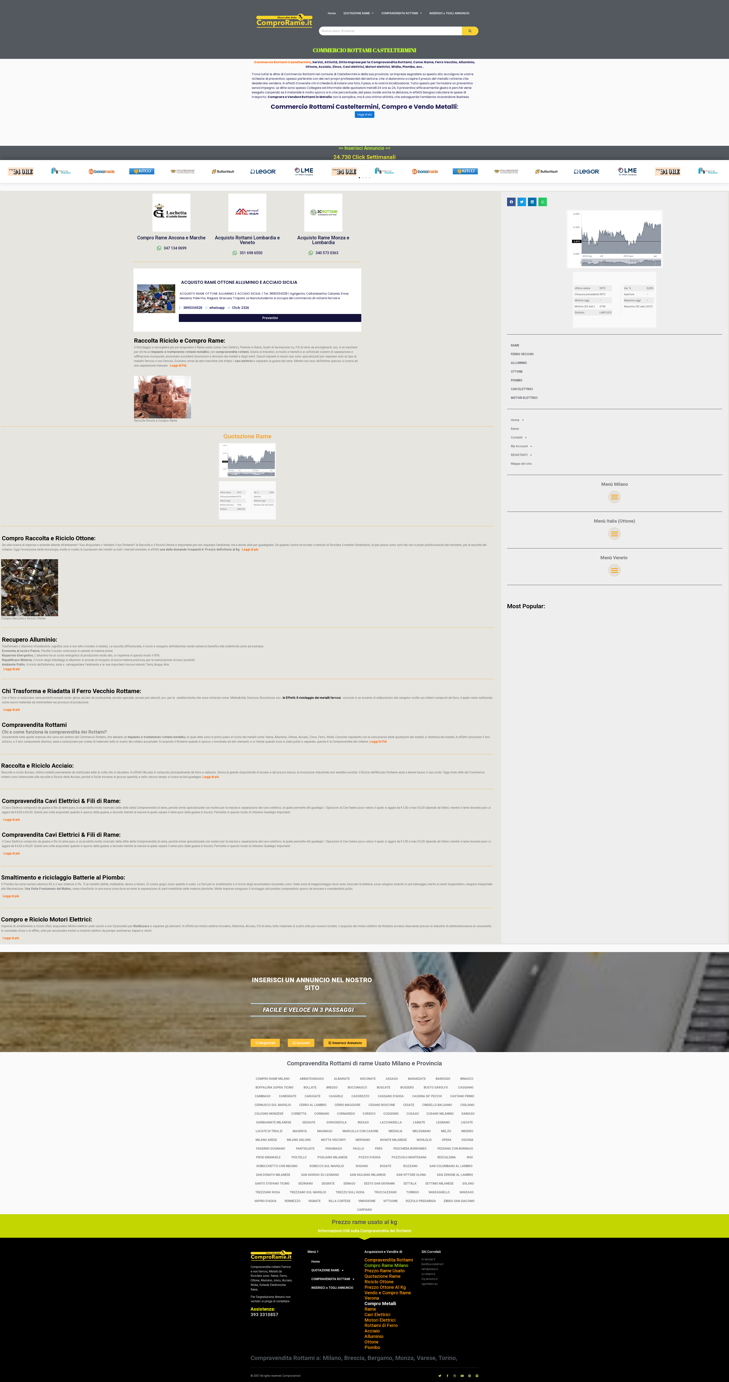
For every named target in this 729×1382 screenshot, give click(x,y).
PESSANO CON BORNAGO (455, 1148)
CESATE (408, 1105)
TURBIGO (412, 1192)
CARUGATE (312, 1096)
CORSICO (369, 1113)
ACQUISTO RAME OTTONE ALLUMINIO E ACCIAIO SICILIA (239, 282)
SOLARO (468, 1183)
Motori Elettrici (379, 1320)
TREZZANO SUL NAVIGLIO (308, 1192)
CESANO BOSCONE (381, 1105)
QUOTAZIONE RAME (356, 13)
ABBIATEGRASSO (312, 1079)
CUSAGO (412, 1113)
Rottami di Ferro (381, 1325)
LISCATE (467, 1122)
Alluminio (373, 1336)
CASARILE (336, 1096)
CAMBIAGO (263, 1096)
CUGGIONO (391, 1113)
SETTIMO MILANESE (439, 1183)
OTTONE (517, 371)
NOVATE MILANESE (393, 1140)
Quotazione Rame (382, 1276)
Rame (515, 429)
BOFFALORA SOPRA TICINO (274, 1087)
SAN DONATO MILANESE (273, 1175)
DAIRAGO (468, 1113)
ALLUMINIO (519, 363)
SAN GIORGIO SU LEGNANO (320, 1175)
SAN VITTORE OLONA (411, 1175)
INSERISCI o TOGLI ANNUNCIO (449, 13)
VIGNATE (314, 1201)
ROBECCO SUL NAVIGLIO (327, 1166)
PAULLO (358, 1148)
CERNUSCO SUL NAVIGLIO (273, 1105)
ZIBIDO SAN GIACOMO (459, 1201)
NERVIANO (363, 1140)
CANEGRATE (287, 1096)
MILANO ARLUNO (299, 1140)
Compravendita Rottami (388, 1260)
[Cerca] (470, 31)
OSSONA (467, 1140)
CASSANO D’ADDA (391, 1096)
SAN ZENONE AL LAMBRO (455, 1175)
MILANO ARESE (266, 1140)
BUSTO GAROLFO (436, 1087)
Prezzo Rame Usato (384, 1270)
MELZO (446, 1131)
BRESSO (332, 1087)
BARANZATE (417, 1079)
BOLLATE (310, 1087)
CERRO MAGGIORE (347, 1105)
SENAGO (349, 1183)
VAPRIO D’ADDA (265, 1201)
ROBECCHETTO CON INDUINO (277, 1166)
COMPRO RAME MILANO (273, 1079)
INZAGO (363, 1122)
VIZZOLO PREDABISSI (421, 1201)
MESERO (467, 1131)
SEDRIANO (305, 1183)
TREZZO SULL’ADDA (350, 1192)
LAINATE (419, 1122)
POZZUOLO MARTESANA (409, 1157)
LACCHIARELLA (391, 1122)
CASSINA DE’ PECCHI (427, 1096)
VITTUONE (390, 1201)
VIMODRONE (367, 1201)
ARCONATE (368, 1079)
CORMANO (321, 1113)
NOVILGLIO (424, 1140)
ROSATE (385, 1166)
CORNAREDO (346, 1113)
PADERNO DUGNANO (270, 1148)
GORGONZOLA (336, 1122)
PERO (379, 1148)
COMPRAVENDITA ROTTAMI (399, 13)
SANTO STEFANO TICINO (272, 1183)
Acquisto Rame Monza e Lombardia (323, 240)
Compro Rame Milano (386, 1265)
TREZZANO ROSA (267, 1192)
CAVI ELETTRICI (522, 389)
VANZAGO (466, 1192)
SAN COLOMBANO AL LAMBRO (451, 1166)
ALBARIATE (342, 1079)
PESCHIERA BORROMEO (410, 1148)
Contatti (516, 437)
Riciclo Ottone (379, 1281)
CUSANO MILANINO (440, 1113)
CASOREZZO (360, 1096)
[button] (359, 177)
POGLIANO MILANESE (332, 1157)
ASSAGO (392, 1079)
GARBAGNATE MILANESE (273, 1122)
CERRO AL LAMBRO (313, 1105)
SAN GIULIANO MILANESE (368, 1175)
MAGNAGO (324, 1131)
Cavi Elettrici (377, 1314)
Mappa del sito (521, 463)
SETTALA (410, 1183)
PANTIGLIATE (305, 1148)
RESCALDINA (446, 1157)
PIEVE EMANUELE (268, 1157)
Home (332, 13)
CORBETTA (299, 1113)
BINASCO (466, 1079)
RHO (470, 1157)
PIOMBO (516, 380)
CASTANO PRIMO (462, 1096)
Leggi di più (364, 114)
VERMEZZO (292, 1201)
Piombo (372, 1347)
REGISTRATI (519, 455)
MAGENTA (300, 1131)
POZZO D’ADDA (370, 1157)
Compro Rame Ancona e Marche (171, 238)
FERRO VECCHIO (522, 354)
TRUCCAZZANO (385, 1192)
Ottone (371, 1342)
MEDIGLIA (395, 1131)
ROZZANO (410, 1166)
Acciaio (372, 1331)
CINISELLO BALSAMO (437, 1105)
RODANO (362, 1166)
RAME (515, 345)
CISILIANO (467, 1105)
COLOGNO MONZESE (268, 1113)
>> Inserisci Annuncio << (364, 148)
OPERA (446, 1140)
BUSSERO (407, 1087)
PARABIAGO (333, 1148)
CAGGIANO (465, 1087)
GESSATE (308, 1122)
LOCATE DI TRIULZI (269, 1131)
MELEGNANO (422, 1131)
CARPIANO (364, 1210)
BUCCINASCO (357, 1087)
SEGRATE (328, 1183)
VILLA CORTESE (339, 1201)
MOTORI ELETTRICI (524, 398)
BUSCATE (383, 1087)
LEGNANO (443, 1122)
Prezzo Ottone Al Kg (385, 1287)
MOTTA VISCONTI (333, 1140)
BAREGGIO (443, 1079)
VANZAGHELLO (439, 1192)
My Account (519, 446)
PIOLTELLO (299, 1157)
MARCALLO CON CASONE (360, 1131)
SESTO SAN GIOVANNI (379, 1183)
